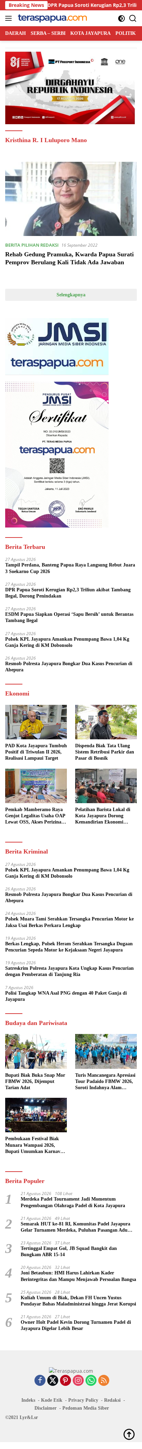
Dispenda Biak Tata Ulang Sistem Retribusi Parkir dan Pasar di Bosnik (104, 752)
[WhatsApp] (91, 1381)
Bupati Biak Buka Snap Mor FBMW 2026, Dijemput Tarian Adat (35, 1081)
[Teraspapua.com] (51, 18)
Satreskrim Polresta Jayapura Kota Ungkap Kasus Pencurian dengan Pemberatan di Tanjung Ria (69, 971)
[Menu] (9, 18)
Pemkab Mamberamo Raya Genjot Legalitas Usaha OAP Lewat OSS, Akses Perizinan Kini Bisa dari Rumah (35, 816)
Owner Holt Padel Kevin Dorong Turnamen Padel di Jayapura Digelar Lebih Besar (76, 1325)
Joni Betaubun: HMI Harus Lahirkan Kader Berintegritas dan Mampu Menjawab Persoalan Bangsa (78, 1276)
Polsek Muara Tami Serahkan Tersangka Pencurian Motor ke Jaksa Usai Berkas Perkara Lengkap (69, 922)
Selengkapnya (71, 294)
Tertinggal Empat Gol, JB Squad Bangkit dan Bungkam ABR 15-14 (69, 1251)
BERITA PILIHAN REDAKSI (32, 245)
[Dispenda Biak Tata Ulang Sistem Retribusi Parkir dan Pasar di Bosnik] (106, 722)
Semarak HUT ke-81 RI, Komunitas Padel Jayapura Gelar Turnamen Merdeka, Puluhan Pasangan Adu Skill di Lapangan (75, 1227)
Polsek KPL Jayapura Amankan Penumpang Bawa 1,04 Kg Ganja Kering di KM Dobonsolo (67, 642)
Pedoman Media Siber (85, 1408)
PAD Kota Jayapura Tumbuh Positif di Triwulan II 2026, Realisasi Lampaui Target (36, 752)
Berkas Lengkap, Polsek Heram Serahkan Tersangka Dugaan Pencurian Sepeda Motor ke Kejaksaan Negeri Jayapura (69, 947)
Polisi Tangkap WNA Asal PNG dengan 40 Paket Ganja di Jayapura (66, 996)
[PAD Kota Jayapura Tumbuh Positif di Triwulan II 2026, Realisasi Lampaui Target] (36, 722)
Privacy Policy (83, 1400)
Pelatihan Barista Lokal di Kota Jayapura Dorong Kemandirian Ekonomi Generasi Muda (102, 816)
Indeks (28, 1400)
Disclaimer (45, 1408)
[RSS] (103, 1381)
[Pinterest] (65, 1381)
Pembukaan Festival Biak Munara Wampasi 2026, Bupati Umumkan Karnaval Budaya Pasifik (34, 1145)
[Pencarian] (133, 18)
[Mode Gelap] (121, 18)
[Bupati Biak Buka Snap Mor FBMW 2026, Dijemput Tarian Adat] (36, 1051)
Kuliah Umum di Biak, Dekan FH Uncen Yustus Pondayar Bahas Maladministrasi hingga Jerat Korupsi (78, 1301)
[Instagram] (78, 1381)
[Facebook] (39, 1381)
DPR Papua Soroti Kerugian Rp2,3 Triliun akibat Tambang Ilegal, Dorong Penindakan (68, 593)
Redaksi (112, 1400)
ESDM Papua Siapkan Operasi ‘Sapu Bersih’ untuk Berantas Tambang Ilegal (69, 617)
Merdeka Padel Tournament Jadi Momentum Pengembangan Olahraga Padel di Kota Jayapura (73, 1202)
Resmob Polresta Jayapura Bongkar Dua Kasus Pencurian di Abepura (68, 666)
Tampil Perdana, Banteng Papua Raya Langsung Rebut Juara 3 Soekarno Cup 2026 (70, 568)
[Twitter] (52, 1381)
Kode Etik (51, 1400)
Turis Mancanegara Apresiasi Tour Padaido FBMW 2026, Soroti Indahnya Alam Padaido (105, 1082)
